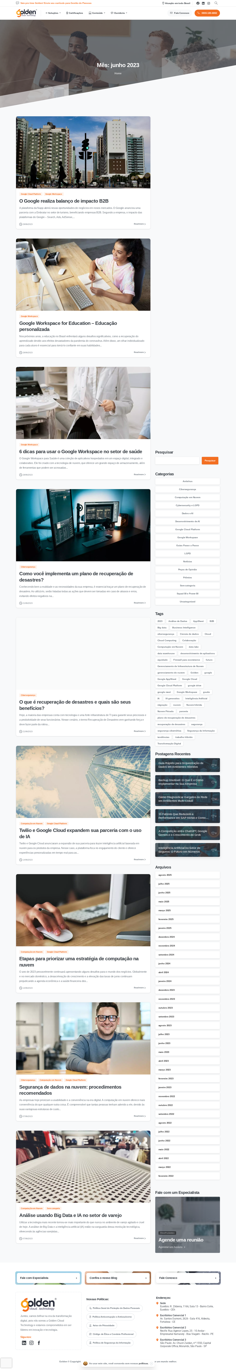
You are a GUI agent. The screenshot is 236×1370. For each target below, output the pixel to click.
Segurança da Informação (201, 730)
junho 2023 (164, 1043)
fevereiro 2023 (166, 1078)
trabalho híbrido (183, 737)
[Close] (151, 1363)
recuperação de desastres (171, 724)
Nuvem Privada (165, 711)
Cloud (208, 634)
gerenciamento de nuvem (171, 672)
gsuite (206, 692)
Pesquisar (164, 452)
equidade (162, 660)
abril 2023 (163, 1061)
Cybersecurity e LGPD (187, 505)
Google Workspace (187, 537)
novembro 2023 (166, 999)
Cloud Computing (167, 640)
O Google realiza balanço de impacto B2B (64, 201)
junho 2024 (164, 963)
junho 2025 (164, 892)
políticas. (144, 1363)
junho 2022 (164, 1140)
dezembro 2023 (166, 990)
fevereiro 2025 (166, 919)
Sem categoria (187, 585)
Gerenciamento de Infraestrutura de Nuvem (180, 666)
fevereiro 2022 (166, 1176)
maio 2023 (163, 1052)
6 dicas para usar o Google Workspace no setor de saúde (80, 451)
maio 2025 (163, 901)
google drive (194, 685)
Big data (161, 627)
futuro (209, 660)
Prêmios (187, 577)
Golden (194, 672)
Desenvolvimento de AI (187, 521)
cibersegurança (165, 634)
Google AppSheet (166, 679)
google (208, 672)
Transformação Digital (169, 743)
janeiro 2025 (164, 928)
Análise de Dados (177, 621)
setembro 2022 (166, 1114)
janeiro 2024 (164, 981)
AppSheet (198, 621)
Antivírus (187, 481)
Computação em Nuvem (187, 497)
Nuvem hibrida (194, 705)
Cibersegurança (187, 489)
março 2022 (164, 1167)
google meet (164, 692)
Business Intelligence (184, 627)
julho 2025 (164, 883)
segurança (197, 724)
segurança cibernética (169, 730)
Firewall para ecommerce (186, 660)
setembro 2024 (166, 954)
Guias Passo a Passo (187, 545)
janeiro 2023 (164, 1087)
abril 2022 (163, 1158)
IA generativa (172, 698)
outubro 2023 (165, 1007)
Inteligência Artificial (196, 698)
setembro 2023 (166, 1016)
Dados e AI (187, 513)
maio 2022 (163, 1149)
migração (162, 705)
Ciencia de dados (189, 634)
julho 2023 (164, 1034)
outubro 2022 (165, 1105)
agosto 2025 (165, 875)
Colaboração (189, 640)
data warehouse (166, 653)
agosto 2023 (165, 1025)
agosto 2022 (165, 1123)
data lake (194, 647)
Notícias (187, 561)
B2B (212, 621)
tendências (163, 737)
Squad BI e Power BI (187, 593)
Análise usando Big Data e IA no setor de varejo (70, 1215)
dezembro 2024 (166, 937)
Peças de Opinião (187, 569)
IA (158, 698)
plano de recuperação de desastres (176, 717)
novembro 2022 (166, 1096)
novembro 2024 (166, 945)
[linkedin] (203, 3)
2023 (159, 621)
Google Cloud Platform (187, 529)
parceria (183, 711)
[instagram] (208, 3)
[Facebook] (198, 3)
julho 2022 (164, 1131)
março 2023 (164, 1069)
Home (118, 73)
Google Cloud (189, 679)
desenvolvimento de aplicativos (197, 653)
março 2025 (164, 910)
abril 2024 (163, 972)
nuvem (176, 705)
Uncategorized (187, 601)
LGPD (187, 553)
